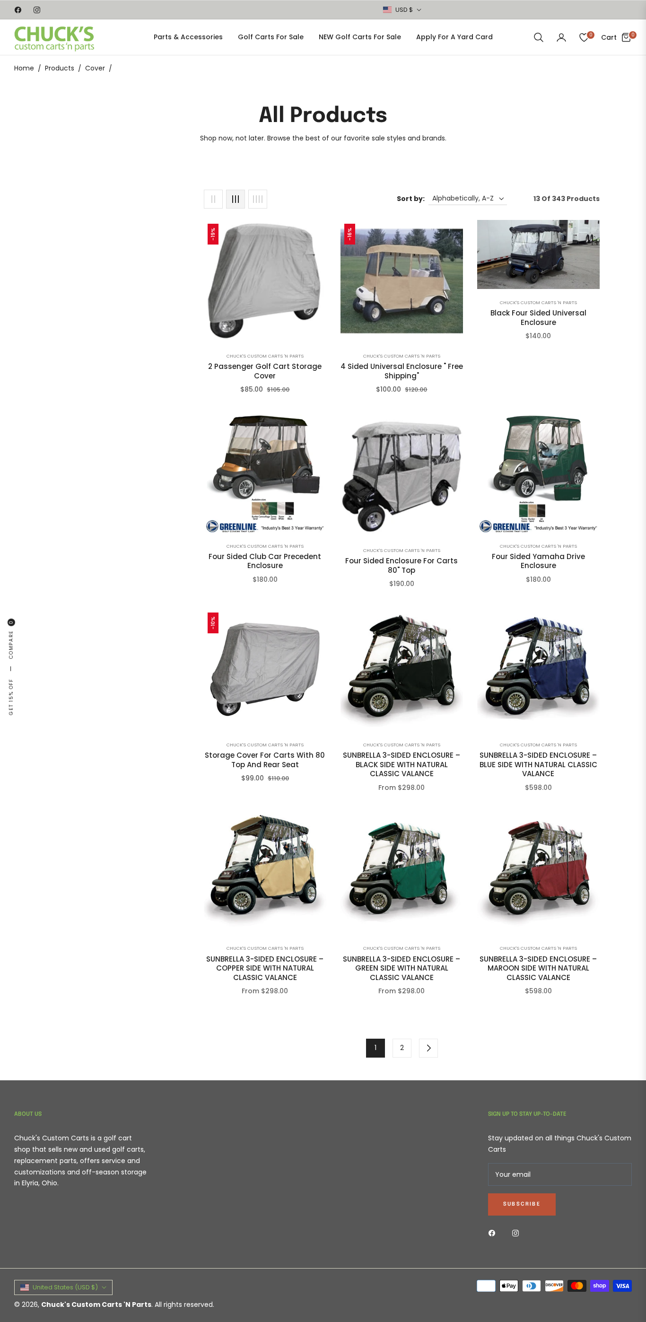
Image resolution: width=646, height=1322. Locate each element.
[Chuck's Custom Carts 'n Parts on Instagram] (518, 1233)
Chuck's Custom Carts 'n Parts (265, 356)
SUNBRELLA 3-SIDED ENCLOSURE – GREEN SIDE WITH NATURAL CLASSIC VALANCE (401, 968)
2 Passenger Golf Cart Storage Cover (265, 371)
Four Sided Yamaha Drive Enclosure (538, 561)
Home (24, 68)
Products (59, 68)
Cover (95, 68)
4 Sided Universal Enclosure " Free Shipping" (401, 371)
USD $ (404, 10)
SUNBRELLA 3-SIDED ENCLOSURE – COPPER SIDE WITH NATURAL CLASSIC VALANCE (264, 968)
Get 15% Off (11, 697)
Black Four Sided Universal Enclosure (538, 317)
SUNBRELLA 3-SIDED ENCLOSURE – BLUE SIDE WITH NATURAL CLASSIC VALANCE (538, 765)
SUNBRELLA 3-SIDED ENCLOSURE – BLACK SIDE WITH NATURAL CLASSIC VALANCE (401, 765)
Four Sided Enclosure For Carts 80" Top (401, 565)
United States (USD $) (65, 1287)
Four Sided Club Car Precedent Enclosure (265, 561)
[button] (538, 37)
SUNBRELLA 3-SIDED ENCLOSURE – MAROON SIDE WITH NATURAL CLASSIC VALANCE (538, 968)
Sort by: (411, 198)
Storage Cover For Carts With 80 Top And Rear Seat (265, 760)
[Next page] (428, 1048)
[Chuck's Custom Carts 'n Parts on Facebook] (494, 1233)
